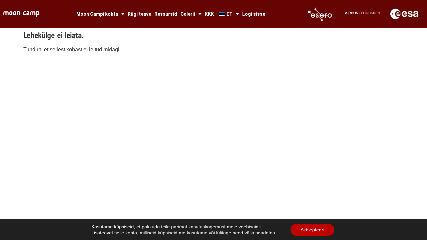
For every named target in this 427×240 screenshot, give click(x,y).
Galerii (187, 14)
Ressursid (165, 14)
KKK (209, 14)
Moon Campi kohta (97, 14)
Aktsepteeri (312, 229)
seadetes (265, 232)
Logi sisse (253, 14)
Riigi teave (139, 14)
